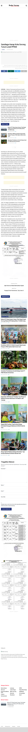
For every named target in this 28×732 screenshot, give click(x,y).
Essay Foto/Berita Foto (5, 692)
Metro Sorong (13, 691)
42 (15, 137)
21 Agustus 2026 (11, 137)
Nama (2, 485)
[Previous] (13, 147)
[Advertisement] (14, 1)
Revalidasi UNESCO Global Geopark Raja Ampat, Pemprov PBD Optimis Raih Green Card (17, 135)
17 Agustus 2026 (4, 374)
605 (9, 455)
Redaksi (13, 726)
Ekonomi (3, 689)
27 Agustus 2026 (11, 131)
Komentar (3, 468)
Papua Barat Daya (23, 689)
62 (8, 374)
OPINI (20, 688)
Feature (2, 694)
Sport (20, 694)
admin (3, 49)
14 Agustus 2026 (4, 429)
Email (2, 491)
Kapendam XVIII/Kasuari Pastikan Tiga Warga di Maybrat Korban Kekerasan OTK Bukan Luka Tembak (13, 398)
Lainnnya (12, 688)
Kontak (18, 726)
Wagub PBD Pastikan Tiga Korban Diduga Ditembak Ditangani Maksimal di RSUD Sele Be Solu (13, 426)
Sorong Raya (22, 693)
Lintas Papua (13, 689)
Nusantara (12, 694)
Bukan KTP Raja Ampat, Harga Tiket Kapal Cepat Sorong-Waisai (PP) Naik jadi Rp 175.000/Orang (17, 128)
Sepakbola (21, 691)
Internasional (4, 695)
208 (9, 429)
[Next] (15, 147)
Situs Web (3, 496)
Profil (2, 726)
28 (15, 131)
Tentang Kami (7, 726)
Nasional (12, 693)
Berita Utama (5, 316)
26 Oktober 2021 (10, 49)
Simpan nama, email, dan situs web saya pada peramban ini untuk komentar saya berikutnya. (13, 505)
